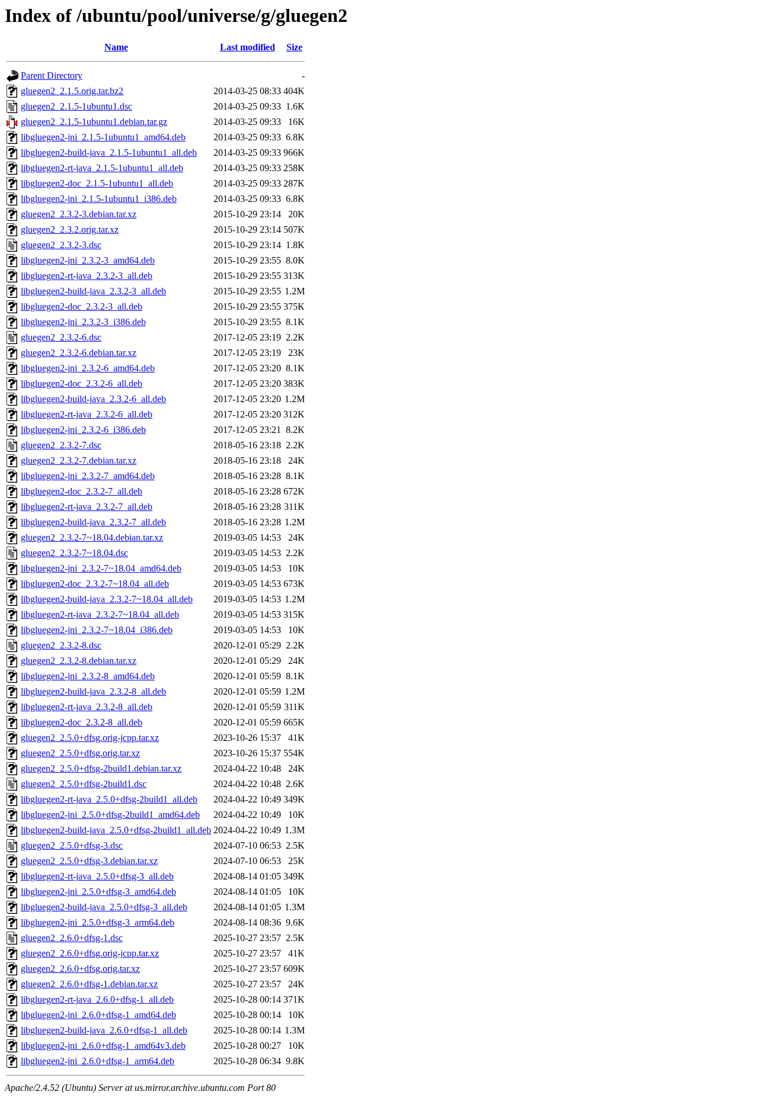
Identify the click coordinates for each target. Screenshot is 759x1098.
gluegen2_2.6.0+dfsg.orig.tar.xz (80, 969)
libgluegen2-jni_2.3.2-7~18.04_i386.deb (97, 630)
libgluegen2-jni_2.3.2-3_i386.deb (83, 322)
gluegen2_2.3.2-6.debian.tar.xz (78, 353)
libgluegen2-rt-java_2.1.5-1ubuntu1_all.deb (102, 168)
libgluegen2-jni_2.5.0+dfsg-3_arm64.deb (97, 922)
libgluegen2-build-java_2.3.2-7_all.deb (93, 522)
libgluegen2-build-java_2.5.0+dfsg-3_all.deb (104, 907)
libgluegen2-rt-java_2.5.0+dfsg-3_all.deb (97, 876)
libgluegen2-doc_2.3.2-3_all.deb (81, 306)
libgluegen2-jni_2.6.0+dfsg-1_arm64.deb (97, 1061)
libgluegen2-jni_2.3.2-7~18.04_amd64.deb (101, 568)
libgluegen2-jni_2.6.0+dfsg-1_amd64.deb (98, 1015)
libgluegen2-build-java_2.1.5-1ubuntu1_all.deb (109, 152)
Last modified (247, 47)
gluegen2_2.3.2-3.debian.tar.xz (78, 214)
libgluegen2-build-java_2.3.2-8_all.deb (93, 691)
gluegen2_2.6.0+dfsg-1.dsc (72, 938)
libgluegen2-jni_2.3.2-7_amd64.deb (88, 476)
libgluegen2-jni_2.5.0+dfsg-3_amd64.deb (98, 892)
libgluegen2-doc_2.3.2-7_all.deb (81, 491)
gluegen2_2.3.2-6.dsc (61, 337)
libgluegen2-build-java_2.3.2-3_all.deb (93, 291)
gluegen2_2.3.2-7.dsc (61, 445)
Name (116, 47)
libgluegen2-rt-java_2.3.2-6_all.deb (86, 414)
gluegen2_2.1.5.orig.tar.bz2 (72, 91)
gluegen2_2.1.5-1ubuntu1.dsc (76, 106)
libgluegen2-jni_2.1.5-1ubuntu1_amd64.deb (103, 137)
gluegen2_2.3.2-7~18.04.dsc (74, 553)
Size (294, 47)
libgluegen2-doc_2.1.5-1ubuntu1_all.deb (97, 183)
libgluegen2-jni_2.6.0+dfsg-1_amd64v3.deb (103, 1046)
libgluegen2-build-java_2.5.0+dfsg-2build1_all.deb (116, 830)
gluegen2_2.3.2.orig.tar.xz (70, 229)
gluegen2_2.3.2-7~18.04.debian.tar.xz (92, 537)
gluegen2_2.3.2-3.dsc (61, 245)
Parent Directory (51, 75)
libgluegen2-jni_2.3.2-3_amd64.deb (88, 260)
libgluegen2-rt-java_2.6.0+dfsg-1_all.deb (97, 999)
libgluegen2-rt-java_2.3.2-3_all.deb (86, 276)
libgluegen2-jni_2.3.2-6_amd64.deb (88, 368)
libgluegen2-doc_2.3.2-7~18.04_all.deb (95, 584)
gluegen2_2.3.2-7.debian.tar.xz (78, 460)
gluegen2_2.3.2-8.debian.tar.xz (78, 661)
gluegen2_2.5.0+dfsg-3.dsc (72, 845)
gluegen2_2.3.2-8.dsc (61, 645)
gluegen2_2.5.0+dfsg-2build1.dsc (83, 784)
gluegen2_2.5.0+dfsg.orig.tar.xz (80, 753)
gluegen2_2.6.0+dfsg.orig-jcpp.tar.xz (90, 953)
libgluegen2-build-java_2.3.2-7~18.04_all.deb (107, 599)
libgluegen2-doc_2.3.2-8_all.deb (81, 722)
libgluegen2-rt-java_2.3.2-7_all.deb (86, 507)
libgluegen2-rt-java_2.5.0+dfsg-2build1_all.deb (109, 799)
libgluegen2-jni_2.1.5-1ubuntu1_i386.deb (99, 199)
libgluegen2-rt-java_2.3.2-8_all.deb (86, 707)
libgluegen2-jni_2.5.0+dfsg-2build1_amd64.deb (110, 815)
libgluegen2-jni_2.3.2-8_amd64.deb (88, 676)
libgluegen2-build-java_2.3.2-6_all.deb (93, 399)
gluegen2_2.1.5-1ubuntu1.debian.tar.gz (94, 122)
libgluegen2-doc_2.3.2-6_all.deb (81, 383)
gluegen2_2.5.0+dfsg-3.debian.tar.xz (89, 861)
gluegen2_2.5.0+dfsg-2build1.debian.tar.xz (101, 768)
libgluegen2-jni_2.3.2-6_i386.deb (83, 430)
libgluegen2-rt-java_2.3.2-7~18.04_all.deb (100, 614)
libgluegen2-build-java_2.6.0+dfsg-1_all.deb (104, 1030)
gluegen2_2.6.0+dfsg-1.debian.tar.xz (89, 984)
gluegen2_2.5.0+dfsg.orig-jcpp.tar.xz (90, 738)
